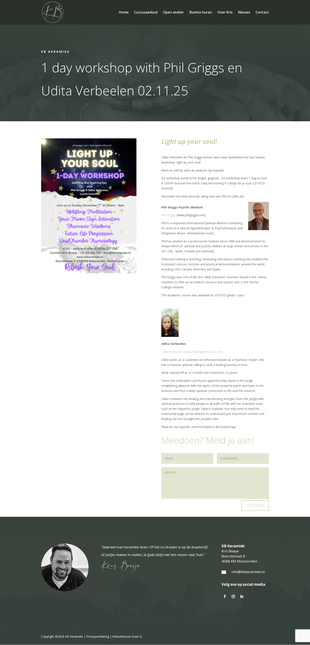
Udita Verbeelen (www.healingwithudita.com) (191, 352)
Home (124, 13)
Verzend (255, 505)
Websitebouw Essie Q (127, 636)
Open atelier (173, 13)
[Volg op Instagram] (233, 596)
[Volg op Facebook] (224, 596)
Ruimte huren (200, 13)
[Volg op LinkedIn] (241, 596)
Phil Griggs (168, 215)
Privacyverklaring (97, 636)
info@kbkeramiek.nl (248, 571)
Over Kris (225, 13)
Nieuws (244, 13)
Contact (262, 13)
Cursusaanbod (146, 13)
